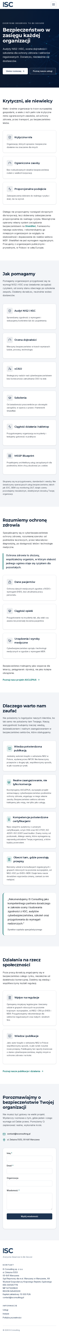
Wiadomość (13, 1190)
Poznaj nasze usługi (42, 71)
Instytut (6, 1314)
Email (10, 1165)
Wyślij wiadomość (29, 1216)
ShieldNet (30, 226)
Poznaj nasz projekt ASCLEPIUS (19, 679)
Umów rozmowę (13, 71)
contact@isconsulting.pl (18, 1134)
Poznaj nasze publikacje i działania (21, 1071)
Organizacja (12, 1178)
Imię (9, 1153)
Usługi (5, 1310)
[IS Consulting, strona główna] (8, 4)
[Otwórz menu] (53, 4)
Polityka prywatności (12, 1317)
